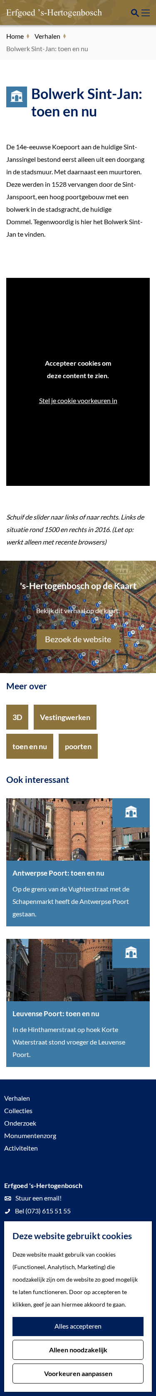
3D (17, 717)
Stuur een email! (38, 1198)
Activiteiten (21, 1148)
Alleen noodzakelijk (78, 1350)
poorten (78, 746)
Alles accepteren (78, 1326)
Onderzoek (20, 1123)
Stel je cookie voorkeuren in (78, 400)
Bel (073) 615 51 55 (43, 1211)
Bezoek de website (78, 639)
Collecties (18, 1110)
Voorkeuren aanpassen (78, 1373)
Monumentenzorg (30, 1135)
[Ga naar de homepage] (48, 12)
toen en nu (29, 746)
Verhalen (17, 1098)
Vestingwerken (65, 717)
